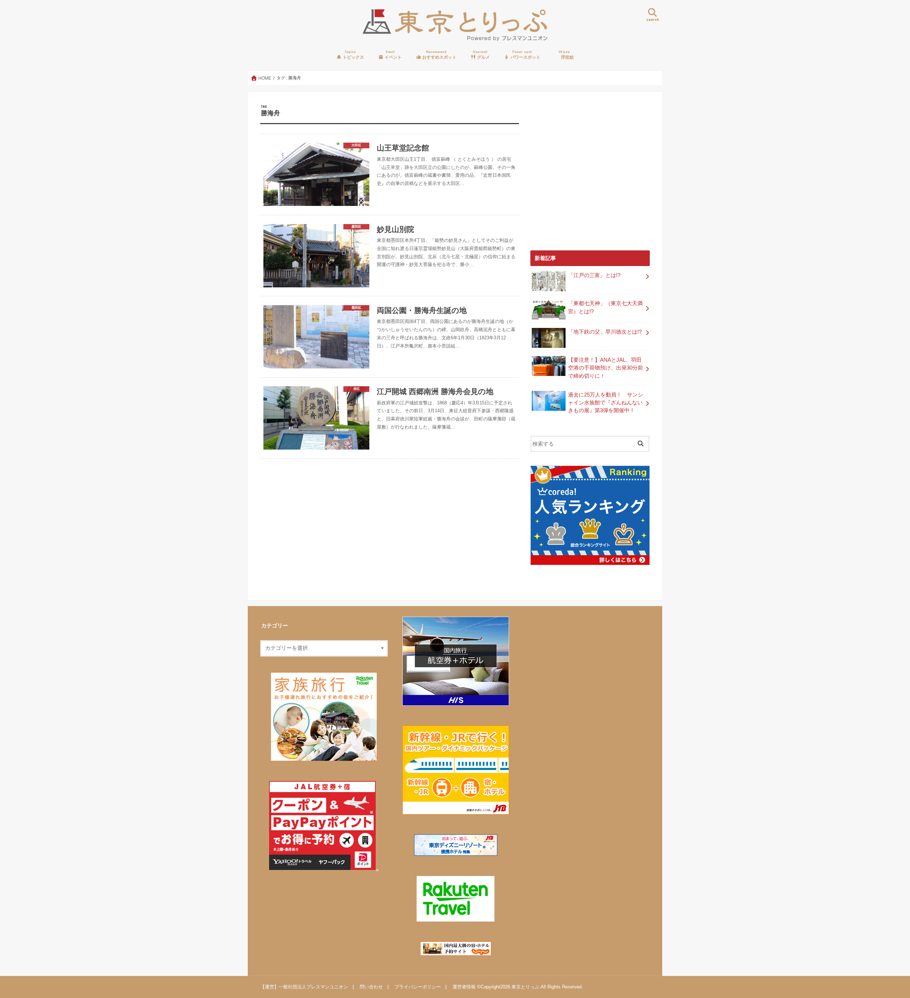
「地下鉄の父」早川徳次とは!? (605, 332)
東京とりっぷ (525, 986)
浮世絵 (566, 54)
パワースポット (524, 54)
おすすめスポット (438, 54)
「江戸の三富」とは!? (594, 275)
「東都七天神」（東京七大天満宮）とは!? (605, 307)
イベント (393, 54)
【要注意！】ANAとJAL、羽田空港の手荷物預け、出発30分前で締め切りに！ (605, 367)
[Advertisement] (590, 175)
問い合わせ (371, 986)
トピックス (353, 54)
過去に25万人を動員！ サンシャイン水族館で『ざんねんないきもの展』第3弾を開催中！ (605, 402)
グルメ (481, 54)
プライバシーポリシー (418, 986)
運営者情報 (464, 986)
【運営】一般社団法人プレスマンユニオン (304, 986)
